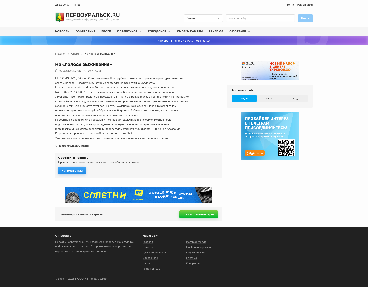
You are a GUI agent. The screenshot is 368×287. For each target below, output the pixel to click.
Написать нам (72, 170)
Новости (62, 31)
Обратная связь (196, 252)
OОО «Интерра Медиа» (92, 278)
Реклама (216, 31)
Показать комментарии (198, 214)
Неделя (244, 98)
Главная (60, 53)
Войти (290, 4)
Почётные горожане (198, 247)
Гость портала (151, 268)
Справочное (150, 257)
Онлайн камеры (190, 31)
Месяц (270, 98)
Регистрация (305, 4)
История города (196, 241)
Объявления (85, 31)
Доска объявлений (154, 252)
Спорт (75, 53)
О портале (193, 263)
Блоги (106, 31)
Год (295, 98)
